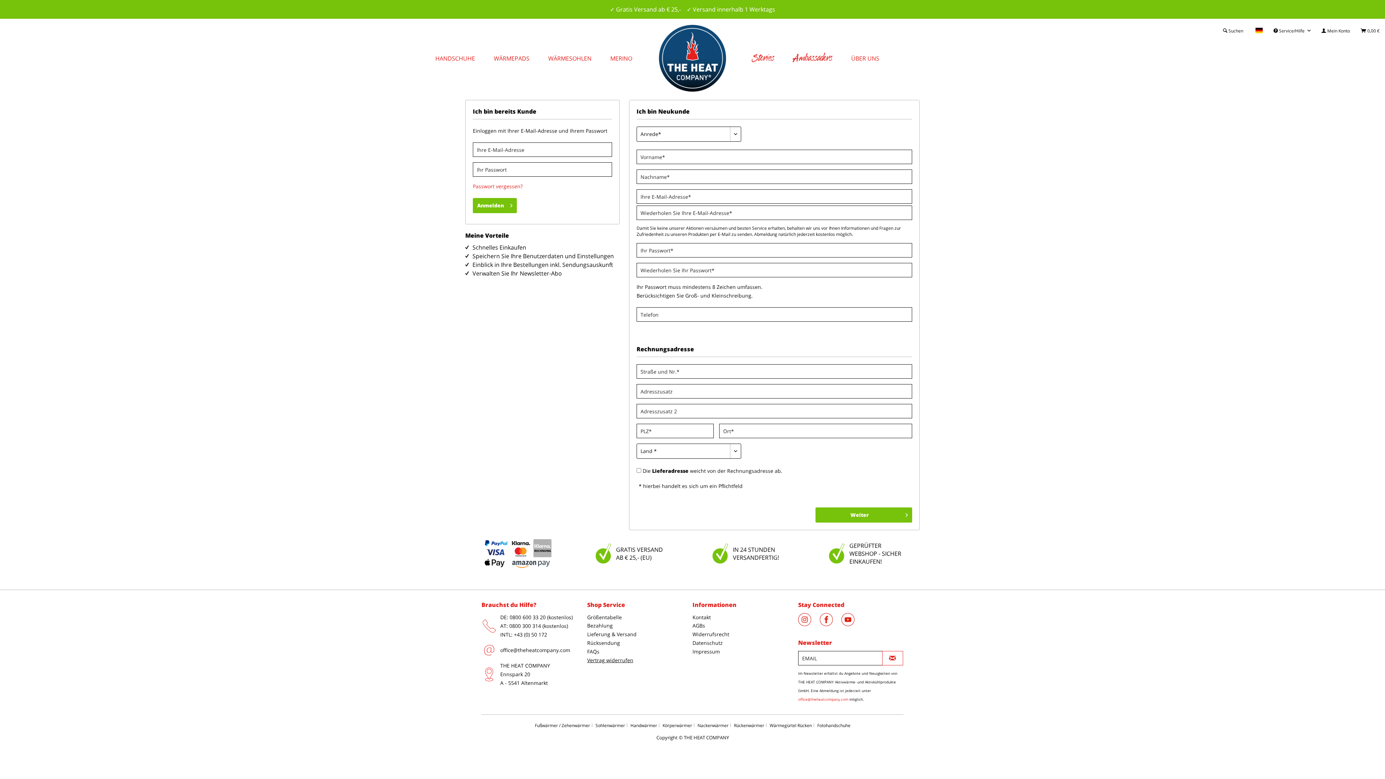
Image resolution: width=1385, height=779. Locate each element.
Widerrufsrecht (710, 634)
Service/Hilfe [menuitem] (1292, 31)
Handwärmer (643, 725)
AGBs (698, 625)
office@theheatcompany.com (535, 650)
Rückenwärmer (749, 725)
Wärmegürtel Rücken (791, 725)
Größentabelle (604, 617)
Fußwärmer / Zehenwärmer (562, 725)
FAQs (593, 651)
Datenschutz (707, 642)
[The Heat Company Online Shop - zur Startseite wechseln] (692, 58)
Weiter (859, 514)
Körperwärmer (677, 725)
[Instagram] (809, 624)
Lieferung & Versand (612, 634)
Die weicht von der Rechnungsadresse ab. (712, 470)
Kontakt (701, 617)
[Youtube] (851, 624)
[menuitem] (1335, 30)
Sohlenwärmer (610, 725)
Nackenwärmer (713, 725)
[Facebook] (830, 624)
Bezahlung (600, 625)
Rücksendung (603, 642)
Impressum (706, 651)
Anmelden (490, 205)
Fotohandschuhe (833, 725)
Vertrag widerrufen (610, 660)
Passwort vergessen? (498, 186)
